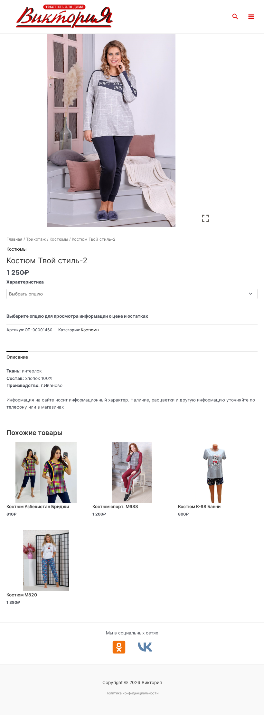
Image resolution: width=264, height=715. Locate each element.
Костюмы (59, 239)
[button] (235, 16)
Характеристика (25, 282)
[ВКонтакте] (145, 647)
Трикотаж (36, 239)
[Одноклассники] (119, 647)
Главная (14, 239)
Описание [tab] (17, 357)
